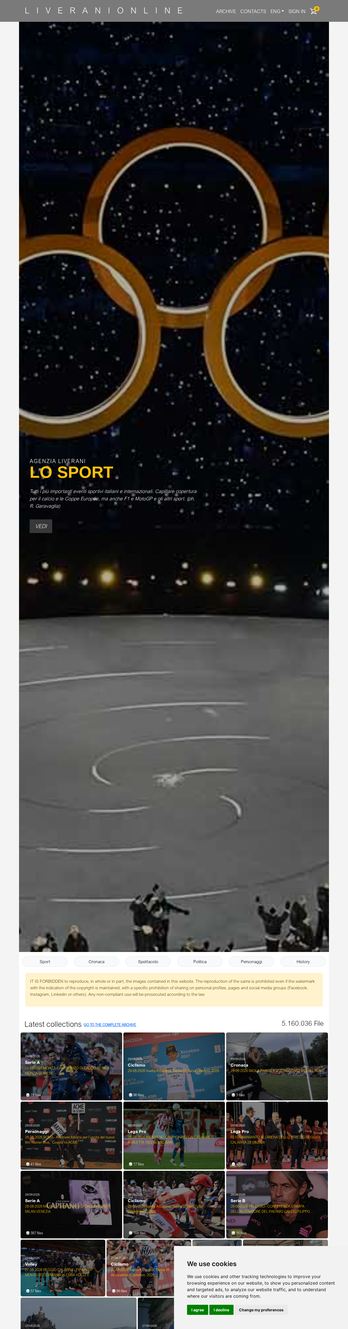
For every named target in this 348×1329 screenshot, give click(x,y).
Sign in (297, 11)
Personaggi (251, 961)
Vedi (41, 526)
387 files (36, 1233)
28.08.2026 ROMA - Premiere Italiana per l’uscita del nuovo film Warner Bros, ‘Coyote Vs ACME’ (70, 1139)
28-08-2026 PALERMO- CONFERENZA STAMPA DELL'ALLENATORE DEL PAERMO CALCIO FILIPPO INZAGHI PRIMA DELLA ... (270, 1209)
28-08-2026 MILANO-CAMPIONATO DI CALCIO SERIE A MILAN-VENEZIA (67, 1209)
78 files (35, 1095)
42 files (241, 1164)
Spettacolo (148, 961)
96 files (138, 1095)
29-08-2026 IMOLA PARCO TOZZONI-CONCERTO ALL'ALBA (277, 1070)
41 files (35, 1164)
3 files (240, 1095)
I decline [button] (221, 1309)
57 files (35, 1291)
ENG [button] (275, 11)
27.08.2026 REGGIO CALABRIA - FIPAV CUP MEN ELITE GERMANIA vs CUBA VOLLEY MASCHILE (59, 1272)
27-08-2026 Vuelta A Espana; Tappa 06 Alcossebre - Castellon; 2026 (140, 1272)
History (303, 961)
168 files (139, 1233)
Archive (226, 11)
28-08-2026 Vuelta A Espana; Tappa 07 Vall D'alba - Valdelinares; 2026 (166, 1209)
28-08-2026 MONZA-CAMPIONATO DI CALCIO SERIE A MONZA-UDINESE (67, 1070)
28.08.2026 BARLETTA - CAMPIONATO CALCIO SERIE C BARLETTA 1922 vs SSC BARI (171, 1139)
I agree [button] (197, 1309)
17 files (138, 1164)
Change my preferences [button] (261, 1309)
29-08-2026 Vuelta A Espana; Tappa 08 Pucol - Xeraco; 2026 (173, 1070)
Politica (200, 961)
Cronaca (96, 961)
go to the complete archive (110, 1024)
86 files (121, 1291)
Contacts (253, 11)
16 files (241, 1233)
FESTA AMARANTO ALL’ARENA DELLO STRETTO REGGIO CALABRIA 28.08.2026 (275, 1139)
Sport (45, 961)
